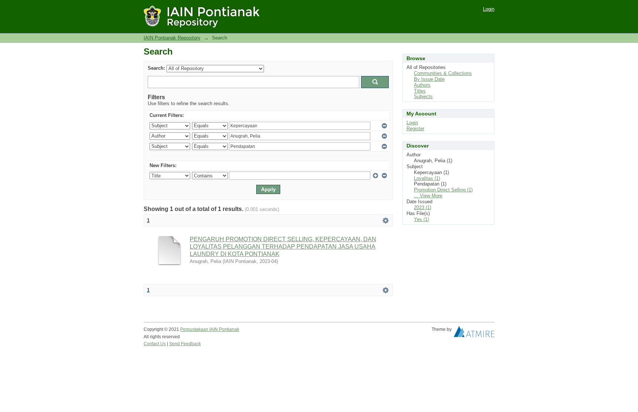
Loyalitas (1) (427, 178)
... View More (428, 195)
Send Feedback (185, 343)
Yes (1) (421, 219)
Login (488, 9)
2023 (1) (422, 207)
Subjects (423, 96)
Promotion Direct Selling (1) (443, 190)
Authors (422, 85)
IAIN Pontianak (224, 329)
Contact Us (155, 343)
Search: (156, 68)
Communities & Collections (443, 73)
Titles (420, 91)
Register (415, 128)
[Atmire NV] (474, 333)
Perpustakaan (194, 329)
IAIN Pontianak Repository (172, 38)
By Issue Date (429, 79)
